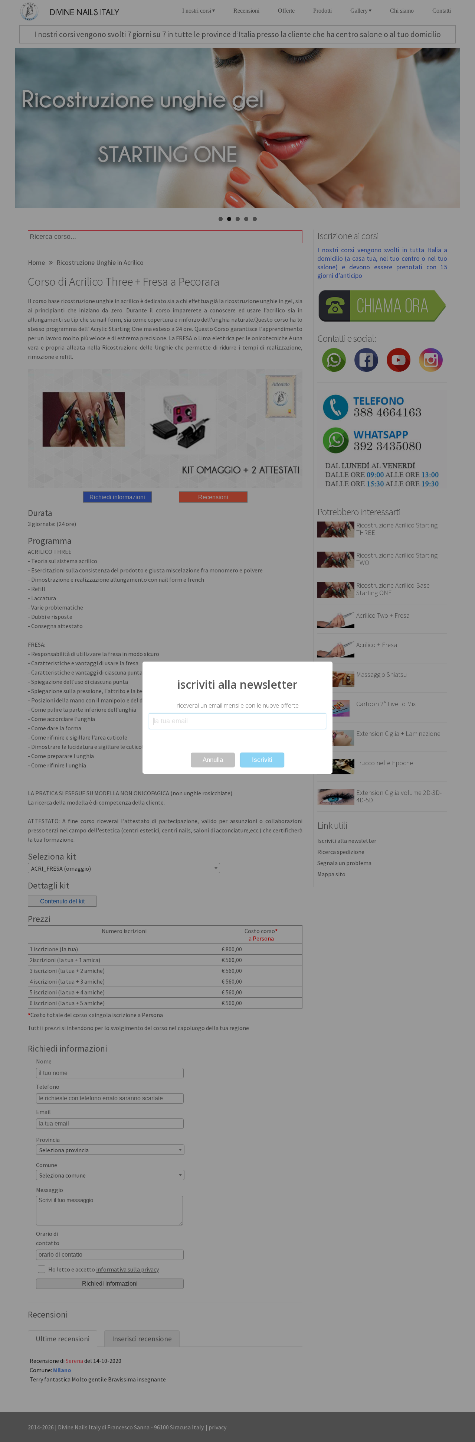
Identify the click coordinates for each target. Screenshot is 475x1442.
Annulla (213, 759)
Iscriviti (262, 759)
